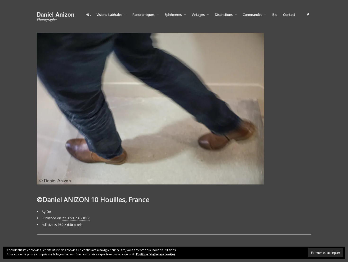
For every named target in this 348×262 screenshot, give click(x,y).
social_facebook (308, 14)
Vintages (198, 14)
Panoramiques (143, 14)
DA (48, 211)
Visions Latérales (109, 14)
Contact (289, 14)
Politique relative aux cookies (155, 254)
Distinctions (224, 14)
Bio (274, 14)
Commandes (252, 14)
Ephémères (173, 14)
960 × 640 (65, 224)
